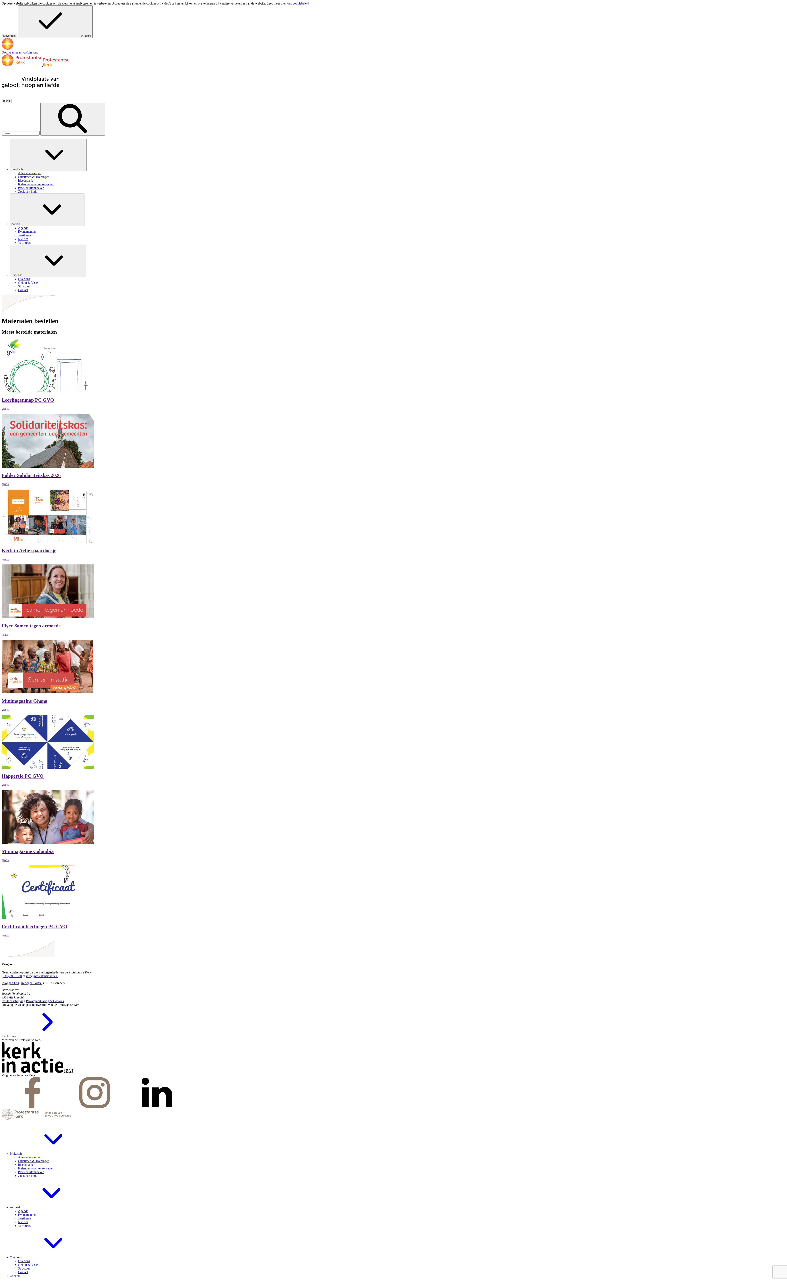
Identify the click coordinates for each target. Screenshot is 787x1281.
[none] (397, 166)
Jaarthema (24, 1218)
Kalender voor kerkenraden (35, 1168)
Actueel (16, 224)
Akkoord (86, 35)
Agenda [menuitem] (23, 228)
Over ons (17, 275)
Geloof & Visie (28, 1264)
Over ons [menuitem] (24, 279)
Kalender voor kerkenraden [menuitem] (35, 184)
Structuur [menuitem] (24, 286)
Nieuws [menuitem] (23, 239)
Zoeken (15, 1276)
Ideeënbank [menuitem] (25, 180)
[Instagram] (95, 1107)
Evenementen (27, 1214)
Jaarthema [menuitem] (24, 235)
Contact (23, 1272)
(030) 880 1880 (12, 976)
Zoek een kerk (27, 1175)
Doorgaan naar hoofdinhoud (20, 52)
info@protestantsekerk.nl (42, 976)
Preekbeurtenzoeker (31, 1172)
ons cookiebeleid (298, 3)
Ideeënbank (25, 1164)
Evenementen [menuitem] (27, 231)
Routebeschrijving (13, 1001)
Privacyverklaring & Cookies (45, 1001)
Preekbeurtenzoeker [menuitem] (31, 188)
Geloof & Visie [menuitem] (28, 282)
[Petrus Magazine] (68, 1071)
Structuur (24, 1268)
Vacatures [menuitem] (24, 242)
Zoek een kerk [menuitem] (27, 191)
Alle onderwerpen (29, 1157)
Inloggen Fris (10, 983)
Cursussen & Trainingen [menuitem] (33, 177)
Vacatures (24, 1225)
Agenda (23, 1211)
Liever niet (9, 35)
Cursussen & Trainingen (33, 1161)
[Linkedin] (157, 1107)
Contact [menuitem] (23, 290)
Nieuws (23, 1222)
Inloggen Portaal (31, 983)
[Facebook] (33, 1107)
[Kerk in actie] (33, 1071)
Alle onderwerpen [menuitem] (29, 173)
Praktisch (17, 169)
